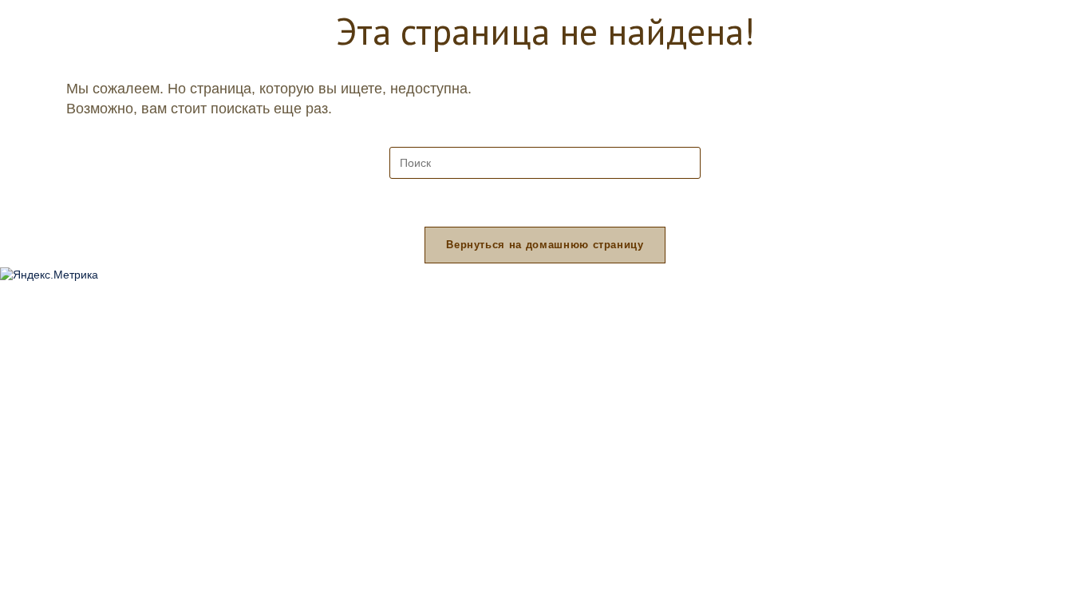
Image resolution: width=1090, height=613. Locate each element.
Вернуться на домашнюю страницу (545, 245)
